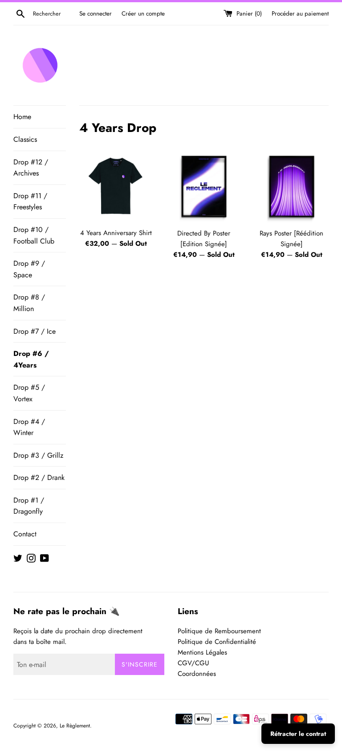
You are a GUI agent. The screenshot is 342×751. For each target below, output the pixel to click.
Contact (25, 534)
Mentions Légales (202, 652)
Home (22, 117)
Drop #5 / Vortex (29, 393)
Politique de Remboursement (219, 631)
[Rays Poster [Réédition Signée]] (291, 186)
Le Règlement (75, 726)
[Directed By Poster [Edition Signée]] (204, 186)
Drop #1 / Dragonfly (28, 506)
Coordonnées (197, 674)
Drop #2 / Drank (39, 477)
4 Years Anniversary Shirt (116, 233)
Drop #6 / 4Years (31, 359)
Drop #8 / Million (29, 303)
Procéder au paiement (300, 13)
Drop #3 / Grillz (38, 455)
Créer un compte (143, 13)
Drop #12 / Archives (30, 168)
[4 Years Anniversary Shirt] (116, 186)
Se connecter (95, 13)
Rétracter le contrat (298, 733)
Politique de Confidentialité (217, 642)
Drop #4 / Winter (29, 427)
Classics (25, 139)
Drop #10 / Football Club (33, 235)
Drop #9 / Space (29, 269)
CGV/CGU (193, 663)
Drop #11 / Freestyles (30, 201)
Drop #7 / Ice (34, 331)
